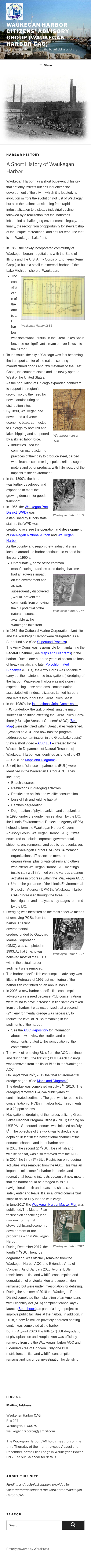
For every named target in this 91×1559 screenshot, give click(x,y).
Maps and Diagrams (56, 653)
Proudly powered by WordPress (27, 1549)
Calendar (33, 1457)
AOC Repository (35, 1030)
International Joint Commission (55, 704)
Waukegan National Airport (30, 535)
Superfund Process (51, 642)
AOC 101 (44, 743)
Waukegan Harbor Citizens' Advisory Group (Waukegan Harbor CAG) (37, 34)
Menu (48, 65)
